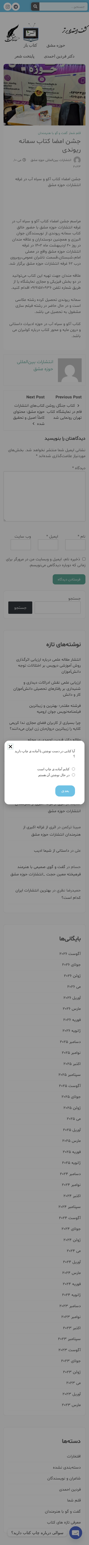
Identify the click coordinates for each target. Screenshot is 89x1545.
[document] (44, 772)
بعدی (65, 790)
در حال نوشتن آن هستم (53, 775)
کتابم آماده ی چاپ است (53, 769)
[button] (10, 746)
